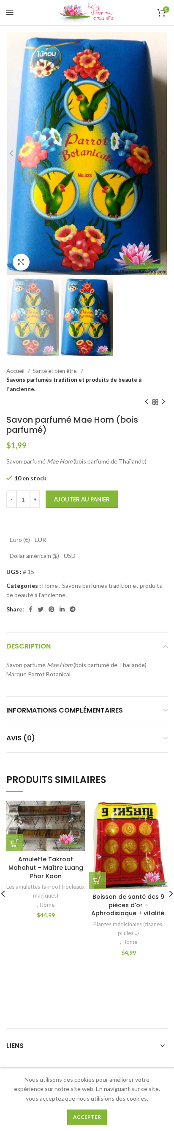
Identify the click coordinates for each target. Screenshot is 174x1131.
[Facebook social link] (30, 609)
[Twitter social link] (40, 609)
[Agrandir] (21, 262)
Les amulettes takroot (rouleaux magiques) (45, 891)
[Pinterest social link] (51, 609)
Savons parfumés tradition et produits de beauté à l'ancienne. (73, 384)
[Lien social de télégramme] (72, 609)
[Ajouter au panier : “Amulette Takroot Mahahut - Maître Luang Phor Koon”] (14, 842)
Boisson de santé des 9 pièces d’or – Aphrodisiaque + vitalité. (128, 904)
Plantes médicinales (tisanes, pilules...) (128, 928)
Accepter (87, 1117)
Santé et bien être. (56, 370)
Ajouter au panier (82, 499)
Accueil (16, 370)
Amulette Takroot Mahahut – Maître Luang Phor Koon (45, 867)
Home (50, 585)
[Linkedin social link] (62, 609)
